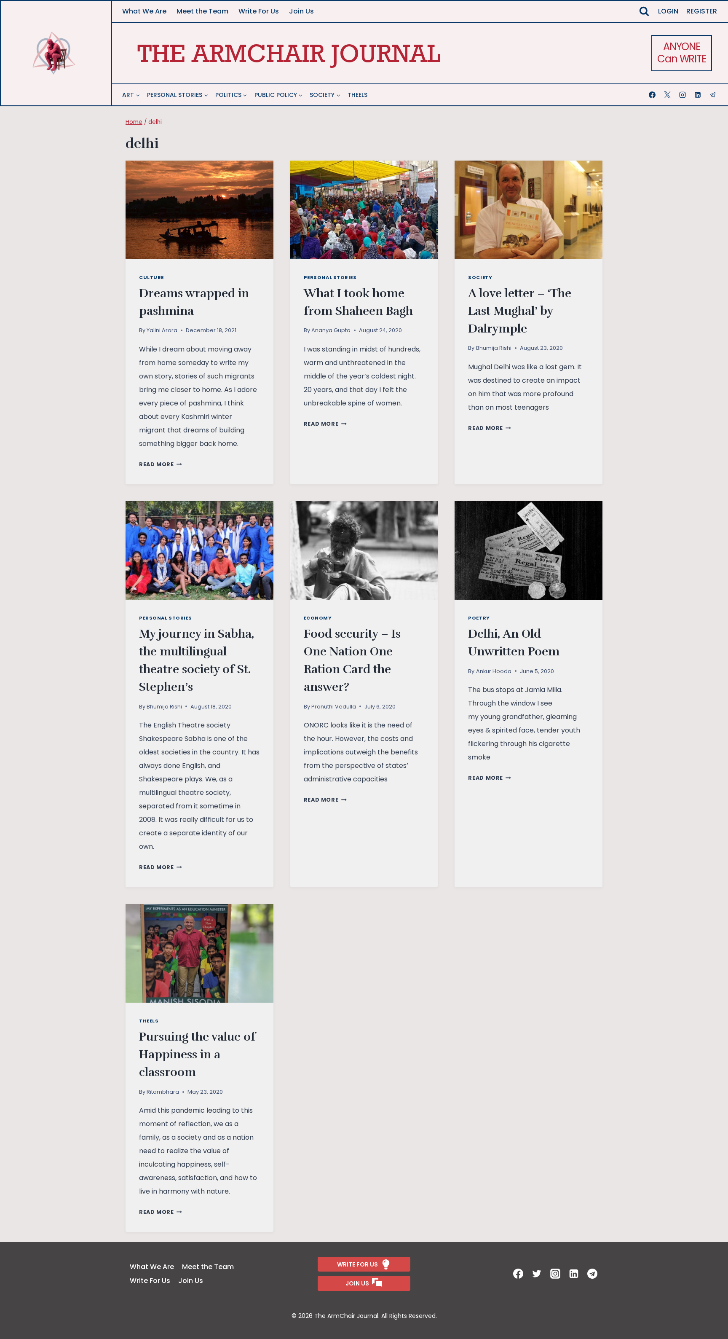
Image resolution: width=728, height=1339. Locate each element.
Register (701, 11)
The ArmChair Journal (288, 53)
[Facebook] (653, 94)
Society (480, 277)
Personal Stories (330, 277)
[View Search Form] (644, 11)
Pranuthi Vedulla (333, 706)
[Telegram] (713, 94)
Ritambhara (163, 1091)
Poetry (479, 617)
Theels (357, 95)
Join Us (301, 11)
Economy (318, 617)
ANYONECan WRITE (681, 53)
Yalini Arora (162, 330)
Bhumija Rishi (493, 348)
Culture (151, 277)
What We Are (144, 11)
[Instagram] (683, 94)
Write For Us (258, 11)
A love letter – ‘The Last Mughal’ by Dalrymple (519, 311)
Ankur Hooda (493, 671)
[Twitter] (537, 1274)
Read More (160, 464)
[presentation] (199, 210)
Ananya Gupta (331, 330)
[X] (668, 94)
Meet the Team (202, 11)
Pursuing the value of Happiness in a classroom (197, 1054)
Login (668, 11)
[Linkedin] (698, 94)
